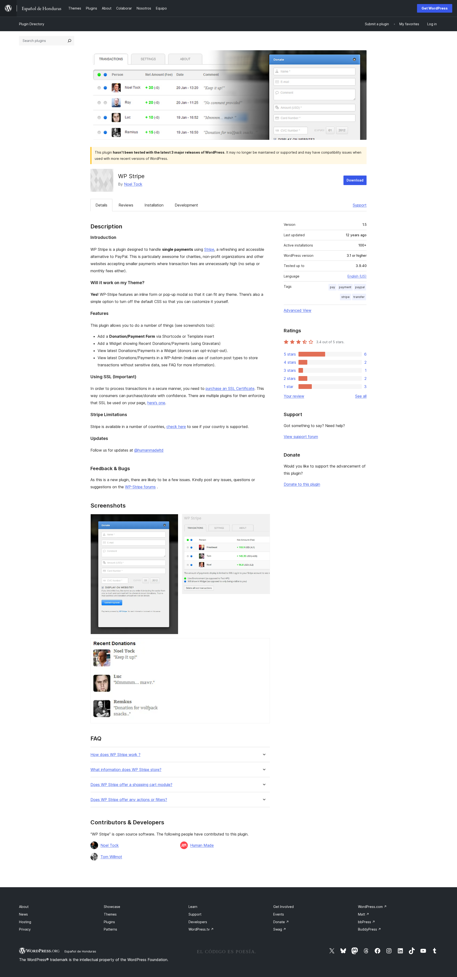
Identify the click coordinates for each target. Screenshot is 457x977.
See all (361, 396)
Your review (294, 396)
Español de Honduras (80, 951)
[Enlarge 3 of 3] (263, 644)
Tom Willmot (111, 856)
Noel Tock (133, 184)
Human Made (202, 845)
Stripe (209, 249)
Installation (154, 205)
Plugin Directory (31, 24)
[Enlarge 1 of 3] (171, 520)
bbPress (366, 922)
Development (186, 205)
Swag (279, 929)
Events (278, 914)
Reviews (126, 205)
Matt (363, 914)
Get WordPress (435, 8)
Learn (193, 907)
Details (101, 205)
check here (176, 426)
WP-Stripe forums (140, 486)
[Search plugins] (69, 40)
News (23, 914)
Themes (110, 914)
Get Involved (283, 907)
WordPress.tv (201, 929)
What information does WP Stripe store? (125, 769)
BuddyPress (369, 929)
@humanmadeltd (149, 450)
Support (360, 205)
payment (345, 287)
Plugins (109, 922)
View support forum (301, 436)
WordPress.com (372, 907)
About (24, 907)
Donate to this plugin (302, 484)
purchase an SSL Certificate (230, 388)
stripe (345, 297)
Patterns (110, 929)
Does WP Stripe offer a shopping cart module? (131, 784)
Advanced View (297, 310)
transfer (359, 297)
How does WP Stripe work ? (115, 754)
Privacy (25, 929)
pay (332, 287)
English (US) (357, 276)
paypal (360, 287)
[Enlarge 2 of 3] (263, 520)
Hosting (25, 922)
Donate (281, 922)
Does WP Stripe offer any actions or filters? (128, 799)
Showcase (112, 907)
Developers (198, 922)
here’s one (156, 402)
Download (355, 180)
